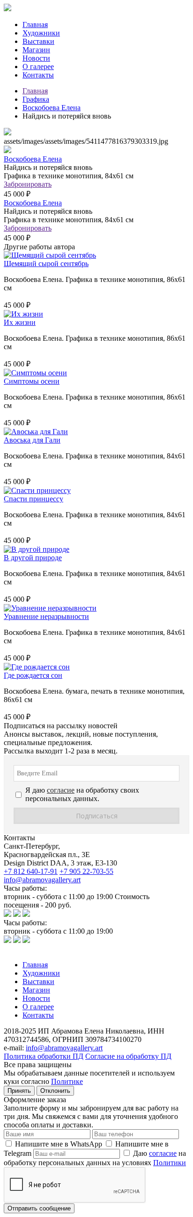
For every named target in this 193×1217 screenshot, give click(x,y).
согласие (163, 1153)
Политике (67, 1081)
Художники (41, 33)
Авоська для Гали (32, 440)
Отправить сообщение (39, 1208)
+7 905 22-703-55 (86, 871)
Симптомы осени (31, 381)
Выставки (38, 41)
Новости (36, 58)
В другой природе (33, 558)
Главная (35, 24)
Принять (19, 1090)
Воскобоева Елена (51, 108)
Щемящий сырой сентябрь (46, 263)
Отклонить (55, 1090)
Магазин (36, 50)
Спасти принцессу (33, 499)
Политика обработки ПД (43, 1056)
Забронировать (28, 184)
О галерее (38, 66)
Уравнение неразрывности (46, 616)
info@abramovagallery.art (42, 880)
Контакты (38, 75)
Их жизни (20, 322)
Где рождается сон (33, 675)
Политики (169, 1163)
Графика (35, 99)
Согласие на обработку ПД (128, 1056)
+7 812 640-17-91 (31, 871)
